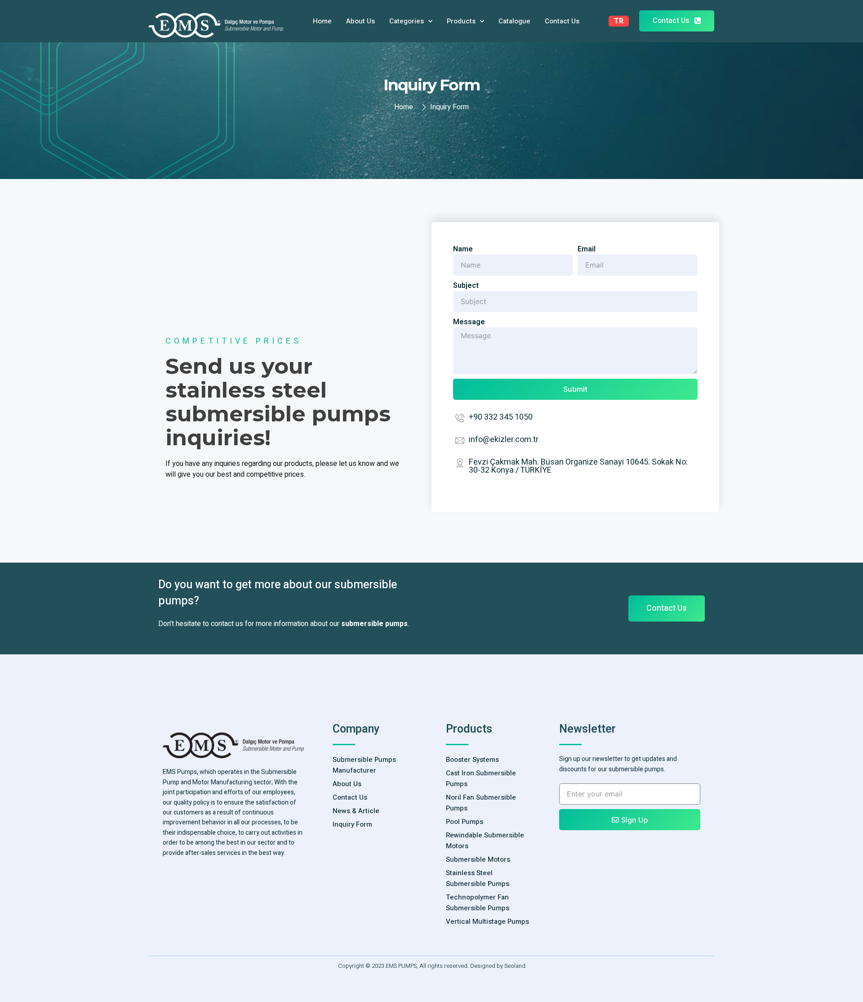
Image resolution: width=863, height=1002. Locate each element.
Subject (466, 285)
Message (469, 322)
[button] (676, 20)
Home (322, 21)
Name (463, 249)
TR (618, 21)
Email (587, 249)
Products (461, 21)
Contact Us (562, 21)
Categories (406, 21)
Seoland (514, 966)
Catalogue (514, 21)
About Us (360, 21)
